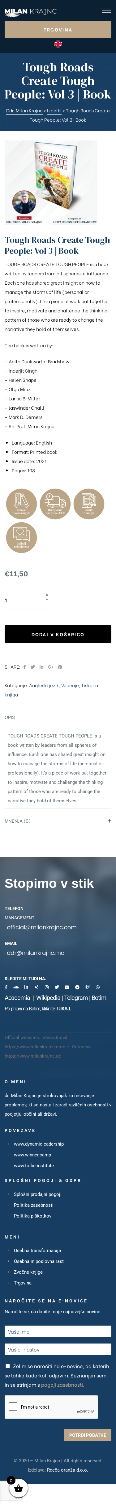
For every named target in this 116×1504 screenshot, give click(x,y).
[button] (58, 29)
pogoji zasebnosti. (62, 1384)
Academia (18, 997)
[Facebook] (6, 987)
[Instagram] (46, 987)
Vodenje (70, 685)
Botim (99, 997)
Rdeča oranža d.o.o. (67, 1470)
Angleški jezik (44, 685)
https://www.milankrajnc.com (35, 1047)
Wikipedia (48, 997)
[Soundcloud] (16, 987)
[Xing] (36, 987)
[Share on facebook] (24, 666)
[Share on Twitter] (33, 666)
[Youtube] (67, 987)
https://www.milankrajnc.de (33, 1056)
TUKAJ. (63, 1009)
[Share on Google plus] (50, 666)
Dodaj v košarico (58, 634)
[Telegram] (77, 987)
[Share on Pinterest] (60, 666)
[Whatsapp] (97, 987)
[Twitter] (57, 987)
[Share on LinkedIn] (41, 666)
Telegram (76, 997)
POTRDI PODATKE (87, 1434)
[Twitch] (87, 987)
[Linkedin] (26, 987)
